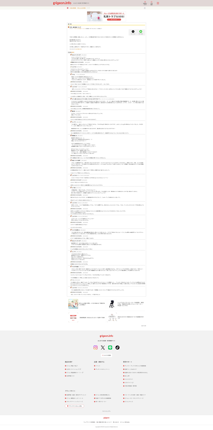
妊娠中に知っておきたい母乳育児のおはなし (136, 372)
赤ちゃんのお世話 (81, 8)
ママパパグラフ (129, 379)
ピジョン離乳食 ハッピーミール (74, 398)
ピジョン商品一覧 (71, 366)
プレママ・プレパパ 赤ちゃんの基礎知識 (135, 366)
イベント (98, 366)
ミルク (83, 28)
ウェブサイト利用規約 (89, 422)
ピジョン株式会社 (124, 422)
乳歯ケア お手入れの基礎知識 (103, 398)
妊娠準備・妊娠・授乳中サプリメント (76, 395)
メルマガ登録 (107, 355)
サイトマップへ (106, 411)
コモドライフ (128, 382)
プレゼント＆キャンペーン (102, 369)
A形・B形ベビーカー (101, 401)
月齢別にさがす (145, 4)
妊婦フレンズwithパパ (131, 369)
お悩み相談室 (73, 8)
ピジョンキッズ (129, 401)
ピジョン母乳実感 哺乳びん (103, 395)
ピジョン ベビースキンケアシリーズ (134, 398)
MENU (145, 8)
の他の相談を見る (78, 49)
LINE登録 (151, 4)
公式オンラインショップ (72, 369)
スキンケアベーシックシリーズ (74, 401)
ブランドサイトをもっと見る (75, 406)
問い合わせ (116, 422)
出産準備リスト (70, 376)
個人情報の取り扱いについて (104, 422)
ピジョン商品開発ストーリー (74, 372)
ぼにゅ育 (127, 376)
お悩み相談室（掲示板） (131, 386)
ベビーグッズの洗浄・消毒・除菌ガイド (135, 395)
